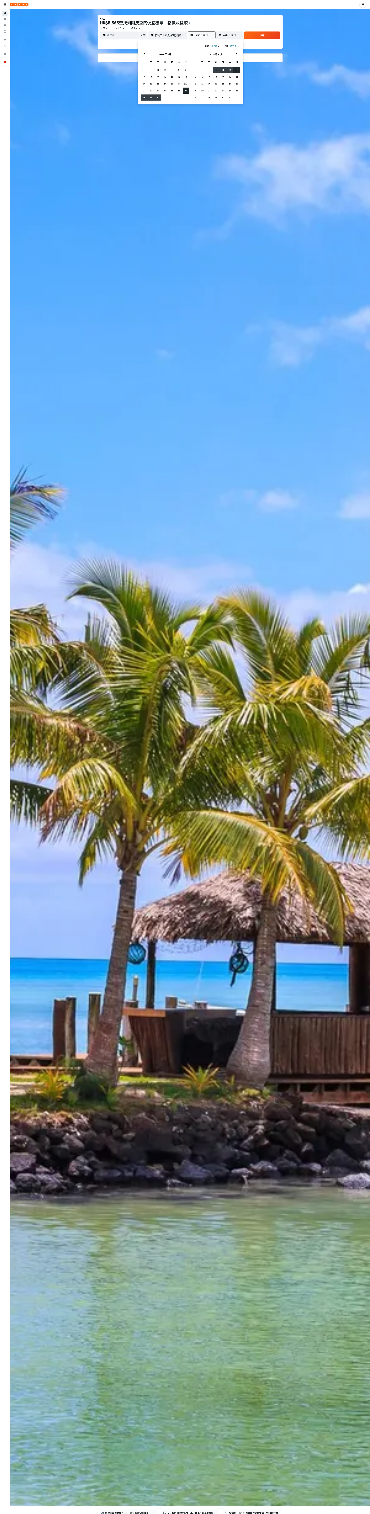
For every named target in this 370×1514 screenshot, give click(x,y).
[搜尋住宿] (5, 19)
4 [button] (172, 69)
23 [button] (158, 90)
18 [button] (172, 83)
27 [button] (186, 90)
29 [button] (151, 97)
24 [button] (165, 90)
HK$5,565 (109, 22)
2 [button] (158, 69)
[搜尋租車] (5, 25)
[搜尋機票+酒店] (5, 31)
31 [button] (230, 97)
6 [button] (185, 69)
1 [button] (216, 69)
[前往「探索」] (5, 40)
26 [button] (178, 90)
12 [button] (179, 76)
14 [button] (144, 83)
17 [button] (165, 83)
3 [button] (165, 69)
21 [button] (144, 90)
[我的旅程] (5, 54)
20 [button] (185, 83)
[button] (5, 4)
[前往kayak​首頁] (19, 4)
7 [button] (144, 76)
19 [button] (179, 83)
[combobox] (104, 28)
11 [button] (172, 76)
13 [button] (186, 76)
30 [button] (158, 97)
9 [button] (158, 76)
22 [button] (151, 90)
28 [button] (144, 97)
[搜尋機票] (5, 13)
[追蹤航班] (5, 46)
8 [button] (151, 76)
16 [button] (158, 83)
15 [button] (151, 83)
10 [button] (165, 76)
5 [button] (179, 69)
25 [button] (172, 90)
